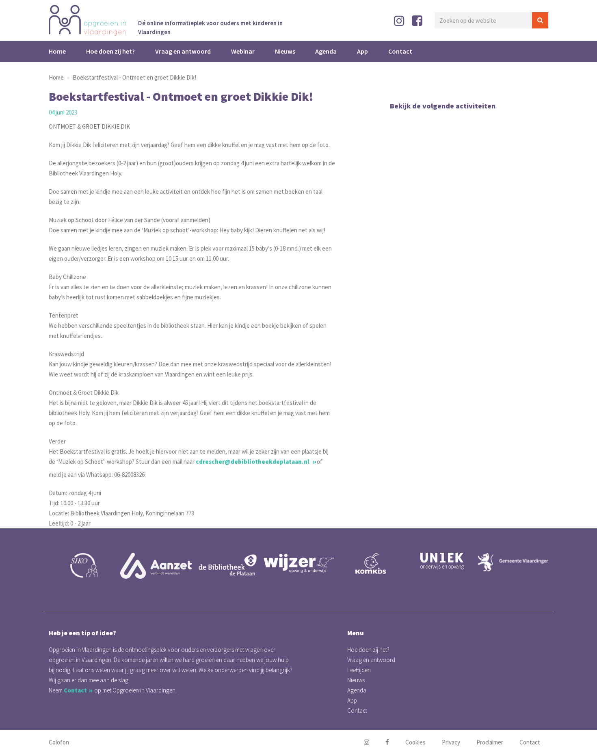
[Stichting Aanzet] (89, 566)
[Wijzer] (232, 563)
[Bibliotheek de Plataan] (161, 565)
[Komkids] (304, 563)
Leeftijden (359, 670)
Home (57, 51)
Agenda (326, 51)
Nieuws (285, 51)
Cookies (415, 742)
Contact (400, 51)
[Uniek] (375, 561)
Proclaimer (489, 742)
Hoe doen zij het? (110, 51)
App (362, 51)
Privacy (451, 742)
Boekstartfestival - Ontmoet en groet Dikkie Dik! (134, 77)
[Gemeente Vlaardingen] (447, 562)
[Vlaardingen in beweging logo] (518, 572)
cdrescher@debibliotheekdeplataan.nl (253, 461)
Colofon (59, 742)
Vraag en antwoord (183, 51)
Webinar (243, 51)
